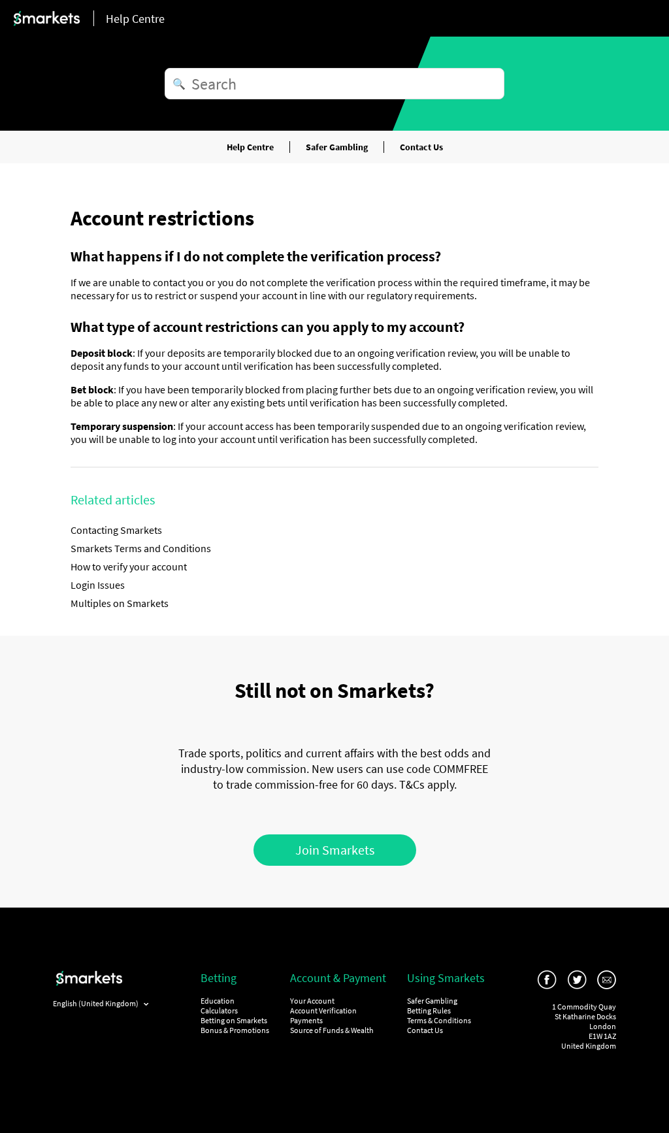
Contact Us (421, 147)
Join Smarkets (334, 850)
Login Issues (98, 584)
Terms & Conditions (439, 1020)
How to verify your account (129, 566)
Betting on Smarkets (234, 1020)
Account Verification (323, 1010)
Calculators (219, 1010)
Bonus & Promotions (235, 1030)
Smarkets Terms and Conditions (141, 548)
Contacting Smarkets (116, 529)
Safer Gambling (337, 147)
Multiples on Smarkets (120, 603)
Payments (306, 1020)
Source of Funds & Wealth (332, 1030)
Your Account (312, 1001)
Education (218, 1001)
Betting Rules (429, 1010)
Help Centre (250, 147)
